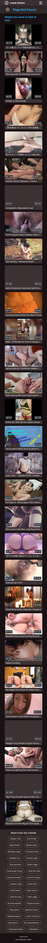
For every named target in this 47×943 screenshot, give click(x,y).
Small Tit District (33, 916)
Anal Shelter (32, 839)
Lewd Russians (16, 897)
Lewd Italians (15, 890)
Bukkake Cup (14, 858)
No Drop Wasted (14, 903)
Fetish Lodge (32, 864)
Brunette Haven (33, 851)
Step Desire (13, 923)
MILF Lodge (32, 897)
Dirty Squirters (15, 864)
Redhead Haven (13, 916)
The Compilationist (31, 923)
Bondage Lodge (14, 851)
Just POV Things (33, 877)
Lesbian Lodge (16, 884)
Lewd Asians (17, 2)
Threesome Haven (16, 929)
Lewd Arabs (32, 884)
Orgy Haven (14, 910)
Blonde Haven (31, 845)
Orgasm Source (33, 903)
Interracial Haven (14, 877)
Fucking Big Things (14, 871)
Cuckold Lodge (32, 858)
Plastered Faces (31, 910)
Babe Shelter (15, 845)
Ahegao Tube (15, 839)
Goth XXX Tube (34, 871)
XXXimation (33, 929)
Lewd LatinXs (32, 890)
